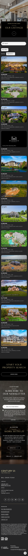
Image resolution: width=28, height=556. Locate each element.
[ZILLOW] (22, 499)
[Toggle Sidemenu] (23, 5)
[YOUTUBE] (15, 499)
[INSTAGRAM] (8, 499)
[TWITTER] (19, 499)
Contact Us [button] (4, 519)
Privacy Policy (10, 415)
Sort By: (3, 53)
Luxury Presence (14, 547)
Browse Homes (14, 374)
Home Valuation (5, 517)
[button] (14, 448)
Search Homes (4, 514)
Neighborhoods (5, 511)
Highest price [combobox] (10, 53)
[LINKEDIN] (12, 499)
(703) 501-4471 (18, 456)
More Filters (4, 49)
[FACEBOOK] (5, 499)
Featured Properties (6, 509)
